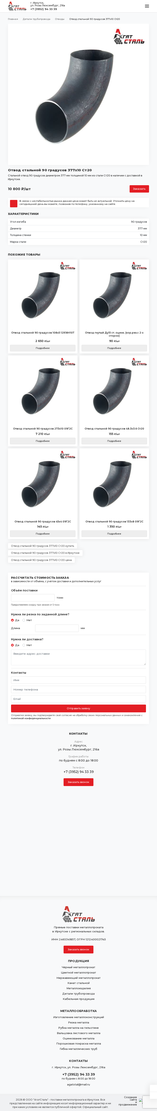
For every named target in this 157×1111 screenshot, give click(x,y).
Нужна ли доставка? (27, 639)
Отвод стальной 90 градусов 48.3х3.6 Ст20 (114, 428)
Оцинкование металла (78, 1038)
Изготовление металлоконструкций (78, 1017)
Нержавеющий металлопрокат (78, 977)
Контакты (18, 672)
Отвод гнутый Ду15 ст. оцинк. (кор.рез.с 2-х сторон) (114, 334)
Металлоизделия (78, 988)
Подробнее (43, 348)
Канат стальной (78, 983)
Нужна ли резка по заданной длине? (40, 614)
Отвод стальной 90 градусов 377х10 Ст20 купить (42, 545)
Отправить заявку (78, 708)
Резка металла (78, 1022)
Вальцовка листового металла (78, 1033)
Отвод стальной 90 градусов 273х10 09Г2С (43, 428)
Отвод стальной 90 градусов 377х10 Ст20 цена (41, 560)
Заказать (139, 188)
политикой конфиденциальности (31, 718)
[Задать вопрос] (153, 1088)
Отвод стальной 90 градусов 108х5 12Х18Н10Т (42, 332)
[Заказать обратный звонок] (153, 1095)
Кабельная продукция (78, 998)
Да (17, 620)
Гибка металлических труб (78, 1048)
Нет (29, 620)
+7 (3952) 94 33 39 (43, 9)
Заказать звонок (78, 782)
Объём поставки (24, 590)
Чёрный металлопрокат (78, 967)
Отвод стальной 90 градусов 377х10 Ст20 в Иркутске (45, 552)
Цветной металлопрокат (78, 972)
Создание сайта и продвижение (128, 1101)
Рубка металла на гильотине (78, 1027)
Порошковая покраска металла (78, 1043)
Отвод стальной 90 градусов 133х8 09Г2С (114, 521)
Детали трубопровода (78, 993)
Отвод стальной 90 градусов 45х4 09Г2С (43, 521)
